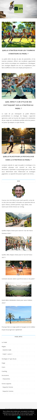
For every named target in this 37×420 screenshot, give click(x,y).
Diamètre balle (7, 350)
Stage (3, 363)
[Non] (35, 414)
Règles (4, 346)
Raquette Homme (8, 391)
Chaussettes (6, 379)
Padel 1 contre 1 (7, 354)
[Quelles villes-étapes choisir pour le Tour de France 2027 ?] (18, 243)
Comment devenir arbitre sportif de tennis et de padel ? (18, 279)
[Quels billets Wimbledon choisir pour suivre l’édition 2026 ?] (18, 289)
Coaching (4, 371)
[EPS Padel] (18, 8)
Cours (3, 367)
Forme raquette (6, 383)
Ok (19, 417)
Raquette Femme (8, 387)
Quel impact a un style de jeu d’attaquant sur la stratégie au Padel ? (18, 105)
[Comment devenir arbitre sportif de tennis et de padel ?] (18, 268)
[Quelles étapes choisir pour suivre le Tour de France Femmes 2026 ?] (18, 219)
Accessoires (5, 375)
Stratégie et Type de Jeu (9, 359)
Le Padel (4, 342)
